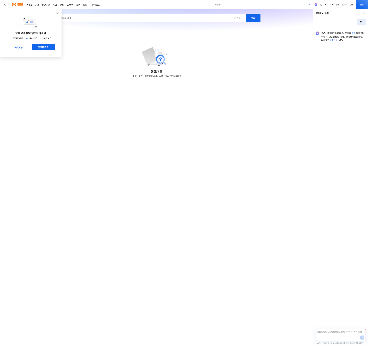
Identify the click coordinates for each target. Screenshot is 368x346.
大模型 (29, 4)
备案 (337, 4)
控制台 (344, 4)
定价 (62, 4)
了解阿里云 (95, 4)
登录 (362, 4)
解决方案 (46, 4)
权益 (55, 4)
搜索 (253, 18)
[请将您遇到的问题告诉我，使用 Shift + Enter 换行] (340, 331)
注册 (351, 4)
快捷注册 (19, 47)
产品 (37, 4)
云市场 (70, 4)
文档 (331, 4)
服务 (85, 4)
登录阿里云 (43, 47)
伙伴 (78, 4)
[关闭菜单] (4, 4)
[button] (362, 338)
